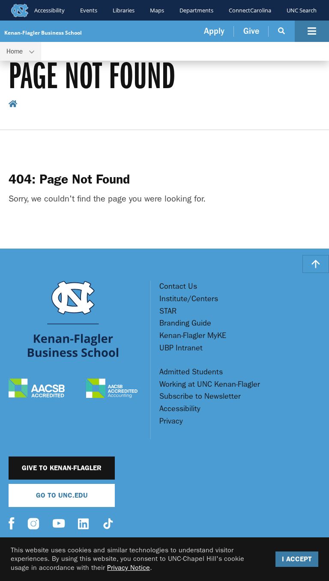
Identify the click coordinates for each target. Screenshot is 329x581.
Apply (214, 31)
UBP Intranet (181, 348)
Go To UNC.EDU (62, 495)
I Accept (297, 559)
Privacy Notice (128, 567)
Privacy (171, 421)
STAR (167, 311)
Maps (157, 10)
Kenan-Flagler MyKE (192, 335)
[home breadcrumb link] (13, 105)
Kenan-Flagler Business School (43, 32)
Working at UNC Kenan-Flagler (209, 384)
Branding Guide (185, 323)
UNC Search (302, 10)
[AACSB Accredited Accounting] (112, 389)
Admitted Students (191, 372)
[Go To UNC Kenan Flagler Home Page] (73, 319)
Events (88, 10)
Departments (196, 10)
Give (251, 31)
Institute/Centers (188, 298)
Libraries (124, 10)
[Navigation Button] (312, 31)
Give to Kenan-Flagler (62, 468)
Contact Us (178, 286)
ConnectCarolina (250, 10)
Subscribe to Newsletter (200, 396)
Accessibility (49, 10)
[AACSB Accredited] (37, 389)
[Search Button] (282, 31)
